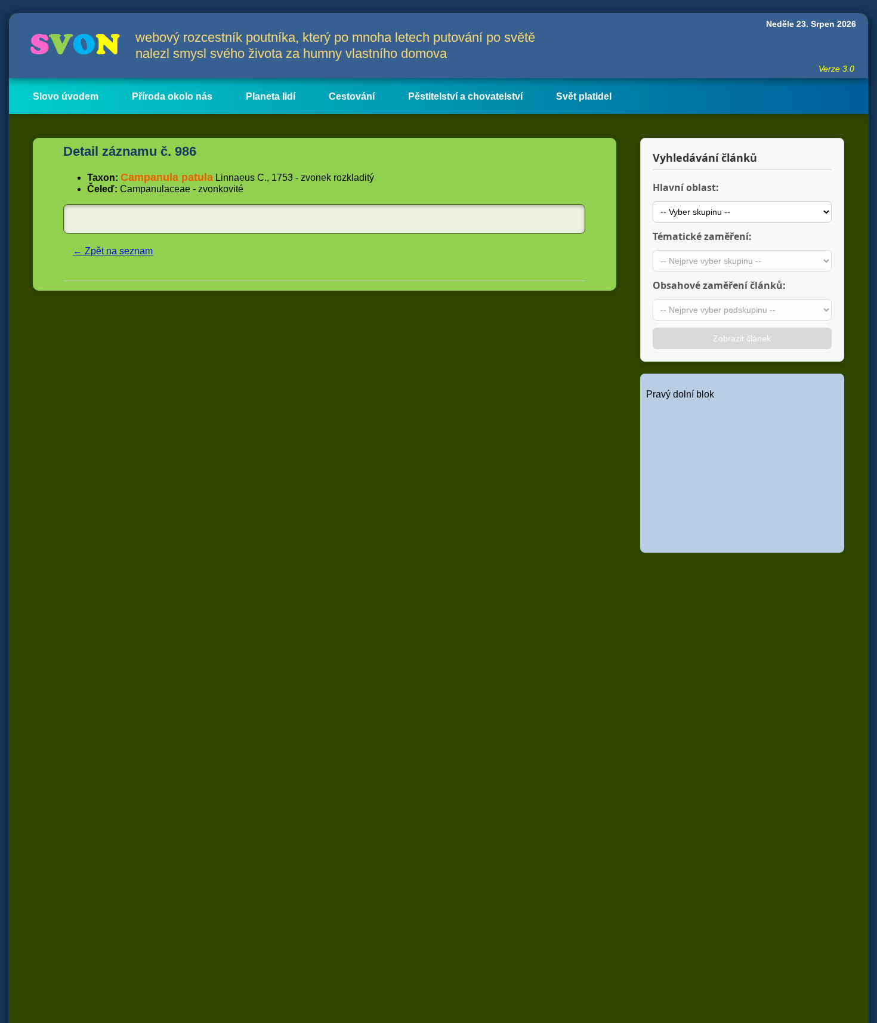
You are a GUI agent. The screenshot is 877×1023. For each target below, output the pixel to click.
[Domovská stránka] (72, 45)
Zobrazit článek (742, 338)
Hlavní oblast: (686, 187)
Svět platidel (584, 96)
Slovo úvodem (65, 96)
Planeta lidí (270, 96)
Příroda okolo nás (172, 96)
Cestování (352, 96)
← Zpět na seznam (113, 251)
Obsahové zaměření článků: (719, 285)
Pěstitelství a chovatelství (465, 96)
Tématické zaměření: (702, 236)
